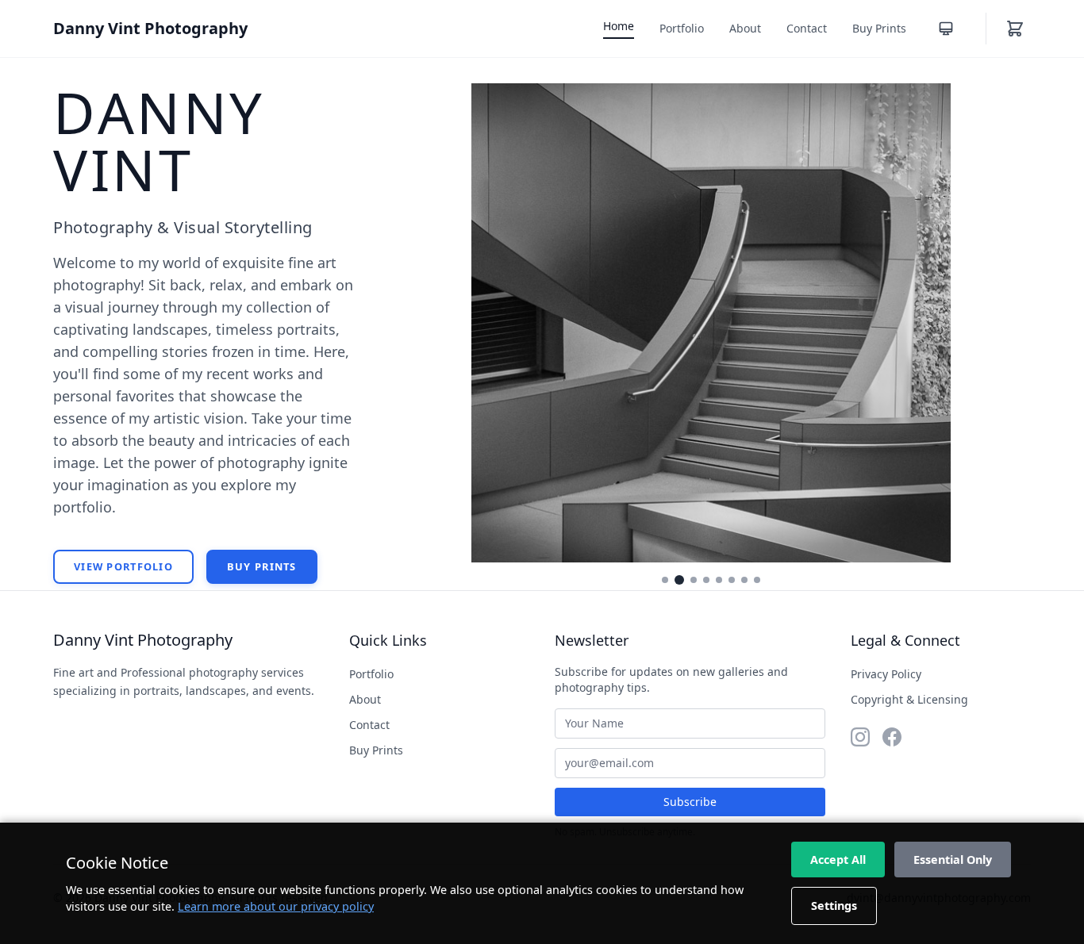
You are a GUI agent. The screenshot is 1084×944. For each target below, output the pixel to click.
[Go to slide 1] (665, 580)
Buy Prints (879, 28)
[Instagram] (860, 736)
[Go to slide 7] (744, 580)
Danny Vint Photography (150, 28)
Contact (806, 28)
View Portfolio (123, 566)
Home (618, 25)
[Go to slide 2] (679, 580)
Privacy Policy (886, 673)
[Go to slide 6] (731, 580)
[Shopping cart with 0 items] (1015, 28)
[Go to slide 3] (693, 580)
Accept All (838, 859)
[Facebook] (891, 736)
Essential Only (952, 859)
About (745, 28)
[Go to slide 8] (757, 580)
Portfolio (681, 28)
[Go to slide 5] (719, 580)
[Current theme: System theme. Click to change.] (946, 28)
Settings (834, 905)
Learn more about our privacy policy (276, 906)
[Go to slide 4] (706, 580)
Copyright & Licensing (909, 699)
